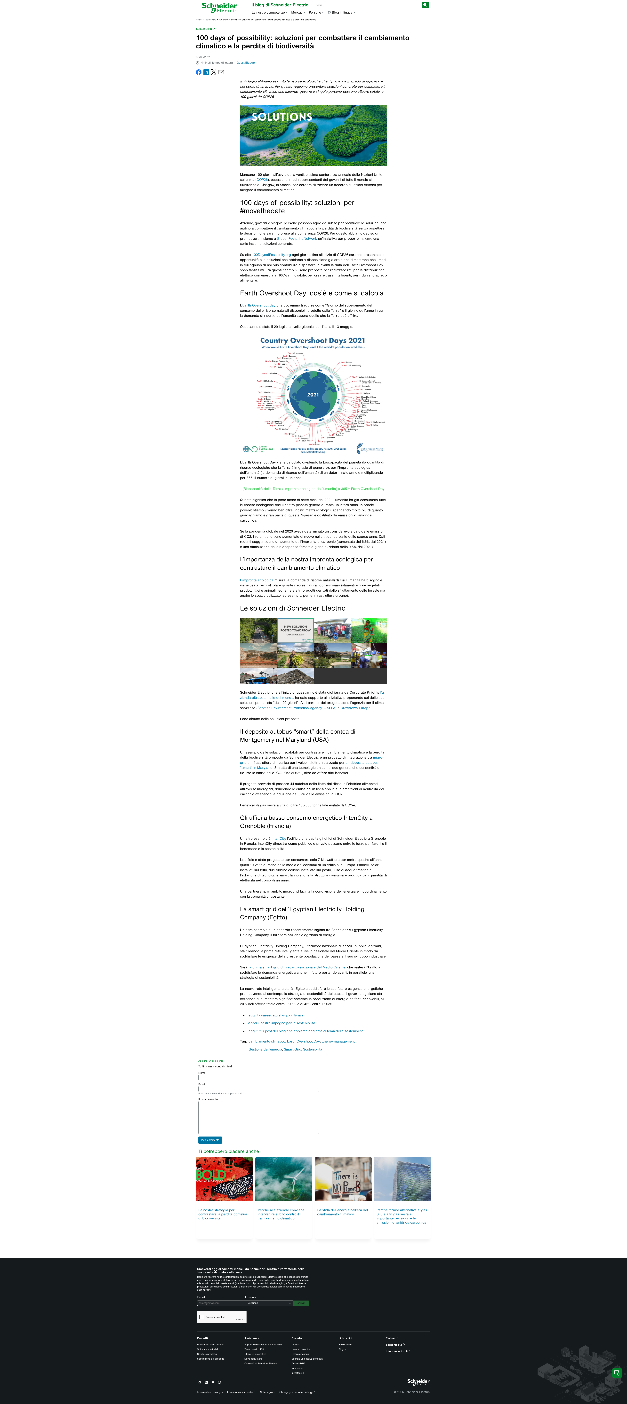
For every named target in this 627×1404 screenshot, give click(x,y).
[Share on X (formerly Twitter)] (214, 72)
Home (198, 19)
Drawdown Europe (355, 708)
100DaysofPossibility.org (271, 255)
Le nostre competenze (268, 12)
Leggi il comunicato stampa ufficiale (275, 1015)
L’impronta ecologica (256, 580)
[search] (425, 5)
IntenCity (278, 838)
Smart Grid (292, 1049)
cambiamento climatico (267, 1041)
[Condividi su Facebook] (198, 72)
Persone (315, 12)
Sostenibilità (210, 19)
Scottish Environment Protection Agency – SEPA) (297, 708)
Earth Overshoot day (259, 305)
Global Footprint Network (297, 238)
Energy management (338, 1041)
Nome (201, 1072)
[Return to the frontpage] (219, 8)
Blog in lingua (342, 12)
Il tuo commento (208, 1099)
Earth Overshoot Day (303, 1041)
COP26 (262, 180)
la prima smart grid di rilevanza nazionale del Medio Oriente (297, 967)
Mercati (297, 12)
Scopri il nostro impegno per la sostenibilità (281, 1023)
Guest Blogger (246, 62)
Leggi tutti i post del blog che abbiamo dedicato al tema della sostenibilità (305, 1031)
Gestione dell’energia (265, 1049)
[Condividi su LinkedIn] (206, 72)
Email (201, 1084)
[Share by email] (221, 72)
